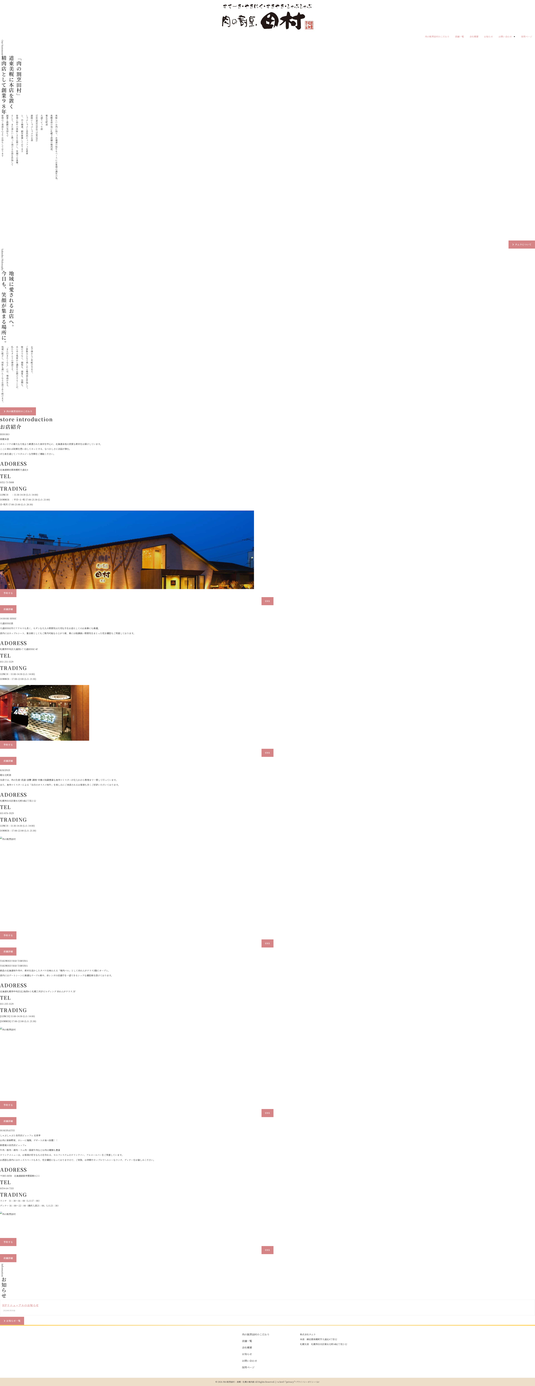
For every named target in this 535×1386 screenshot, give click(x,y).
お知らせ (488, 36)
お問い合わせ (505, 36)
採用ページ (526, 36)
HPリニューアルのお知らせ (20, 1305)
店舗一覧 (459, 36)
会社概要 (474, 36)
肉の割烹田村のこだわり (437, 36)
